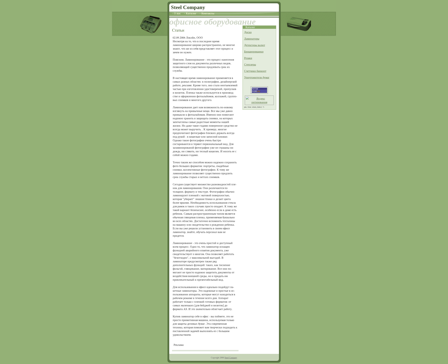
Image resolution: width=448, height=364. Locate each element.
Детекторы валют (254, 45)
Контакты (207, 13)
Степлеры (250, 64)
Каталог (190, 13)
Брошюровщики (254, 51)
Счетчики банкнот (255, 71)
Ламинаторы (251, 38)
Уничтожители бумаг (257, 77)
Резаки (248, 58)
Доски (248, 32)
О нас (177, 13)
